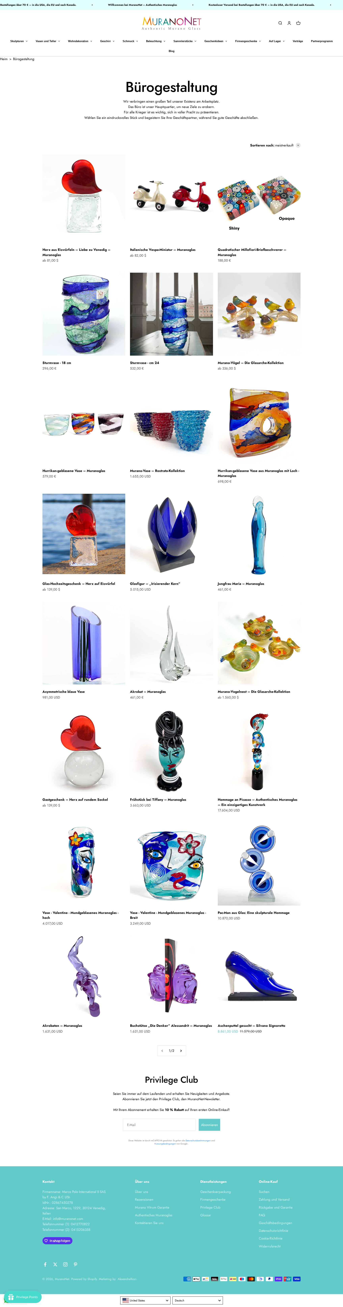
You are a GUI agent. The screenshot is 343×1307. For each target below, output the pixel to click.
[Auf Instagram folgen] (65, 1264)
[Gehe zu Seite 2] (181, 1051)
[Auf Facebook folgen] (45, 1264)
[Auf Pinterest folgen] (75, 1264)
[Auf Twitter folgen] (55, 1264)
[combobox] (145, 1300)
